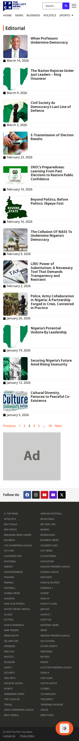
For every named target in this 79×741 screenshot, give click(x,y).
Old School (47, 641)
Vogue (44, 709)
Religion (9, 662)
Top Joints (46, 699)
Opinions (9, 646)
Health (44, 598)
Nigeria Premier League (55, 635)
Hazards (9, 598)
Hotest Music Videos (17, 609)
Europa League (49, 572)
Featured (46, 577)
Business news (49, 540)
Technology (48, 694)
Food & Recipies (50, 582)
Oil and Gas (11, 641)
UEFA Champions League (19, 709)
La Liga (8, 614)
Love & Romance (14, 625)
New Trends (11, 630)
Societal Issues (13, 683)
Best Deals (10, 524)
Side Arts (10, 678)
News (43, 630)
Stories (45, 688)
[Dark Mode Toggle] (64, 728)
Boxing (44, 529)
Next (58, 426)
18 (50, 426)
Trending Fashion (51, 704)
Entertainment (13, 572)
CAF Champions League (18, 545)
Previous (9, 426)
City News (46, 550)
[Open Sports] (72, 15)
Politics (9, 656)
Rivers (44, 662)
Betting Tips (48, 524)
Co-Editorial (48, 556)
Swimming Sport (14, 694)
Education (47, 561)
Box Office (10, 529)
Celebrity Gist (49, 545)
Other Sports (48, 646)
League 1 (45, 614)
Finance (9, 582)
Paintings (46, 651)
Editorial (10, 561)
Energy (8, 566)
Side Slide (46, 678)
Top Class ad (12, 699)
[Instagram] (36, 495)
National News (49, 625)
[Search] (66, 5)
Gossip (44, 593)
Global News (12, 593)
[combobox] (52, 5)
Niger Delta (11, 635)
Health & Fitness (14, 603)
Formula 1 (46, 588)
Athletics (10, 519)
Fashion (9, 577)
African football (51, 513)
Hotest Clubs (48, 603)
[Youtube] (44, 495)
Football (9, 588)
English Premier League (55, 566)
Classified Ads (13, 556)
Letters (8, 619)
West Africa (11, 715)
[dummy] (32, 479)
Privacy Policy (27, 736)
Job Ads (44, 609)
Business (9, 540)
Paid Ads (9, 651)
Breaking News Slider (17, 535)
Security (9, 672)
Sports (8, 688)
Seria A (44, 672)
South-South (48, 683)
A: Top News (11, 513)
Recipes (45, 656)
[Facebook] (27, 495)
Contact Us (9, 736)
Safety (8, 667)
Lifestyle (45, 619)
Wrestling (46, 715)
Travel (8, 704)
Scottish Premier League (56, 667)
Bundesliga (47, 535)
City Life (9, 550)
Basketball (47, 519)
